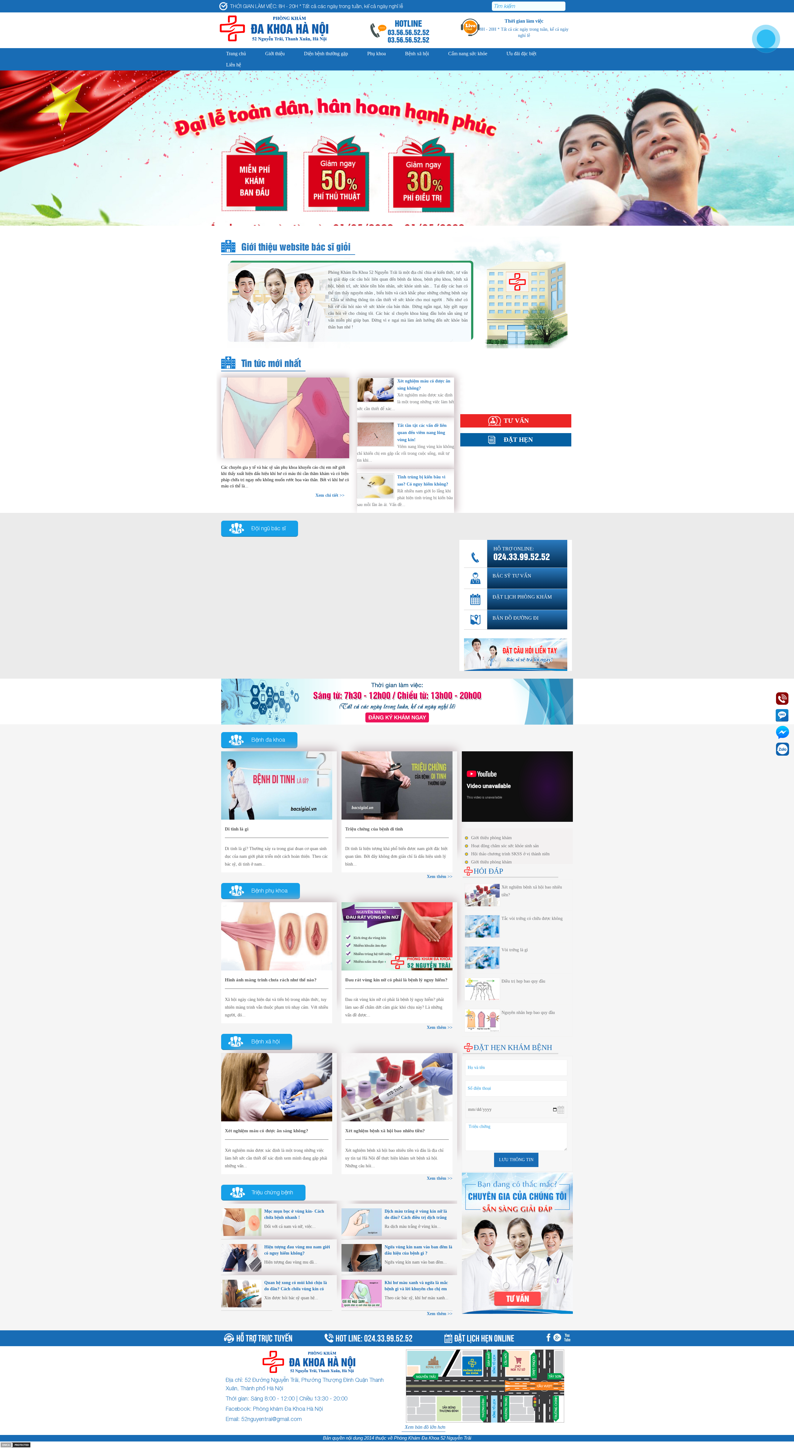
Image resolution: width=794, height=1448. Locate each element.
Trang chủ (236, 53)
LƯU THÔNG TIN (516, 1159)
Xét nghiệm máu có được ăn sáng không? (266, 1130)
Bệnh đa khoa (268, 739)
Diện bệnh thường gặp (326, 53)
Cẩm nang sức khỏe (467, 53)
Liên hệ (233, 64)
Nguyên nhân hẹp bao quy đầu (528, 1012)
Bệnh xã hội (417, 53)
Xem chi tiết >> (330, 495)
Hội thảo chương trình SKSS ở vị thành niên (510, 854)
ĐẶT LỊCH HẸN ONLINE (484, 1337)
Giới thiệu (275, 53)
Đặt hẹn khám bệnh (513, 1047)
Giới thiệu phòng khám (491, 837)
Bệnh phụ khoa (270, 890)
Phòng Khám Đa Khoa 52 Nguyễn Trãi (432, 1438)
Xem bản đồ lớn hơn (425, 1427)
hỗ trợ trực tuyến (264, 1337)
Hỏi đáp (468, 405)
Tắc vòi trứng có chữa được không (532, 918)
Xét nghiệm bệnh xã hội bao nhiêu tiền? (385, 1130)
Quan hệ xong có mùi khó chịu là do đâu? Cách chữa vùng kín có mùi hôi (295, 1288)
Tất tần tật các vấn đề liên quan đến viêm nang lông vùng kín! (422, 432)
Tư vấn (516, 420)
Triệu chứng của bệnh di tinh (374, 828)
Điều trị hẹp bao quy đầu (523, 981)
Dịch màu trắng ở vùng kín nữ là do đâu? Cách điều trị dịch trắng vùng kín (416, 1217)
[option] (397, 174)
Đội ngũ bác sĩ (269, 528)
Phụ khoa (376, 53)
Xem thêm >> (440, 1313)
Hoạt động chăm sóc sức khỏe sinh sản (505, 846)
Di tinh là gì (236, 828)
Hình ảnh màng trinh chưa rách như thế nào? (271, 979)
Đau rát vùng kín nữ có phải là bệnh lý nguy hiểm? (396, 979)
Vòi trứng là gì (515, 950)
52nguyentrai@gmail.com (271, 1419)
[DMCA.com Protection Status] (15, 1444)
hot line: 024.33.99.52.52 (374, 1337)
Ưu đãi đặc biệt (521, 53)
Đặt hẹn (518, 439)
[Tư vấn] (397, 701)
